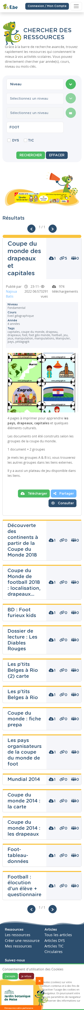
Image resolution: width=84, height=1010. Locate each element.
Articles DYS (54, 940)
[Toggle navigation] (76, 6)
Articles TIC (53, 946)
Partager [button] (66, 493)
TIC (31, 140)
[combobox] (35, 84)
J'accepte (10, 976)
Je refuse (26, 976)
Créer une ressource (22, 940)
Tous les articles (58, 934)
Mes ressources (18, 946)
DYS (15, 140)
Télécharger (37, 493)
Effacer (56, 155)
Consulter (65, 503)
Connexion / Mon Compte (47, 6)
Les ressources (17, 934)
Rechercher (31, 155)
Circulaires (53, 951)
